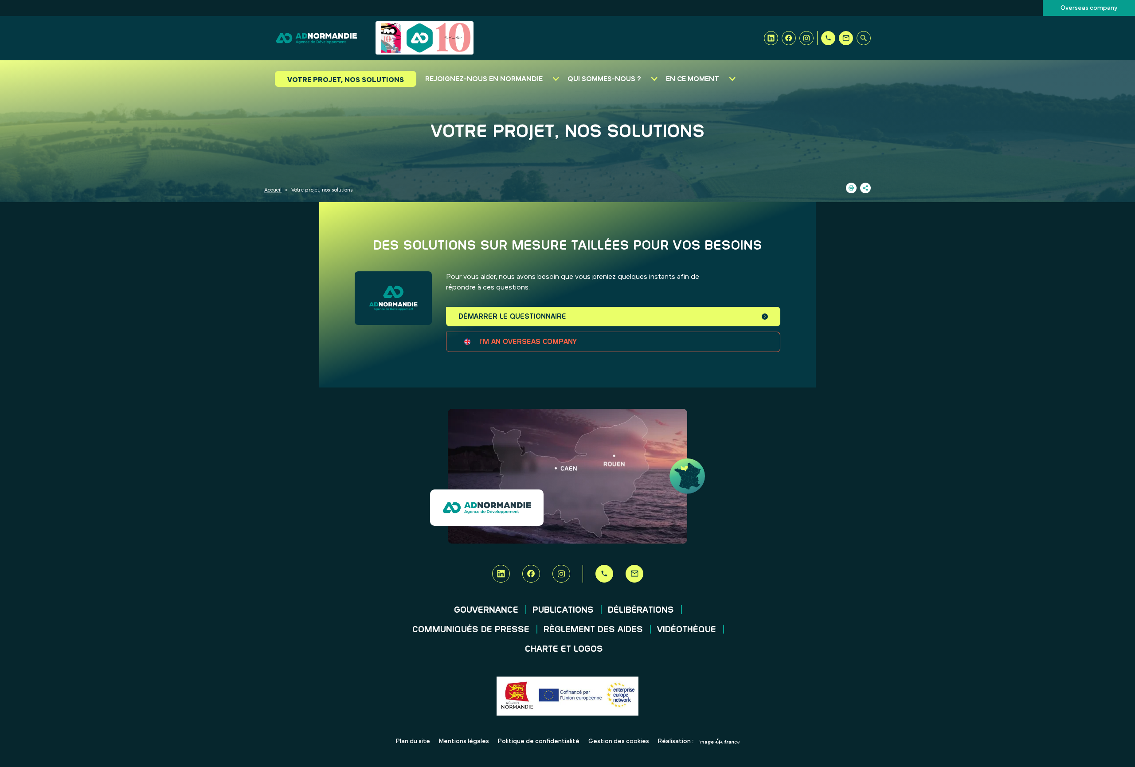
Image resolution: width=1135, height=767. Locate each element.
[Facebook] (789, 38)
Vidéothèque (686, 629)
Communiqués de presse (470, 629)
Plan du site (413, 741)
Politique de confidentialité (538, 741)
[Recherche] (864, 38)
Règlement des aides (593, 629)
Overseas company (1089, 8)
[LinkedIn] (771, 38)
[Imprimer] (851, 188)
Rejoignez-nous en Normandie (484, 78)
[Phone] (828, 38)
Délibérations (641, 610)
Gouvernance (486, 610)
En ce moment (692, 78)
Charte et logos (564, 649)
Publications (563, 610)
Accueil (273, 189)
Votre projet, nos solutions (345, 79)
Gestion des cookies (618, 741)
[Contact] (846, 38)
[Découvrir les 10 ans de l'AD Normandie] (425, 38)
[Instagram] (806, 38)
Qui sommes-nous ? (604, 78)
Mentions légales (464, 741)
